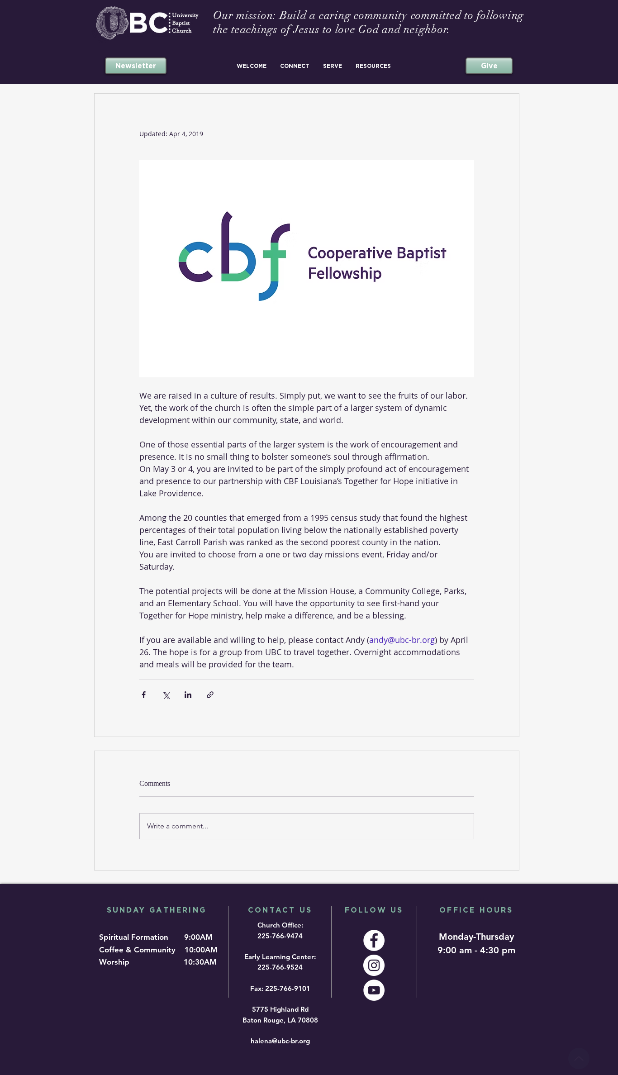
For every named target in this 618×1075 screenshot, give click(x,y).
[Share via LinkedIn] (188, 694)
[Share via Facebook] (143, 694)
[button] (251, 66)
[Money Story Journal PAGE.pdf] (578, 1058)
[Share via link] (210, 694)
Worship (116, 961)
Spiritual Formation (135, 937)
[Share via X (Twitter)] (166, 694)
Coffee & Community (140, 949)
